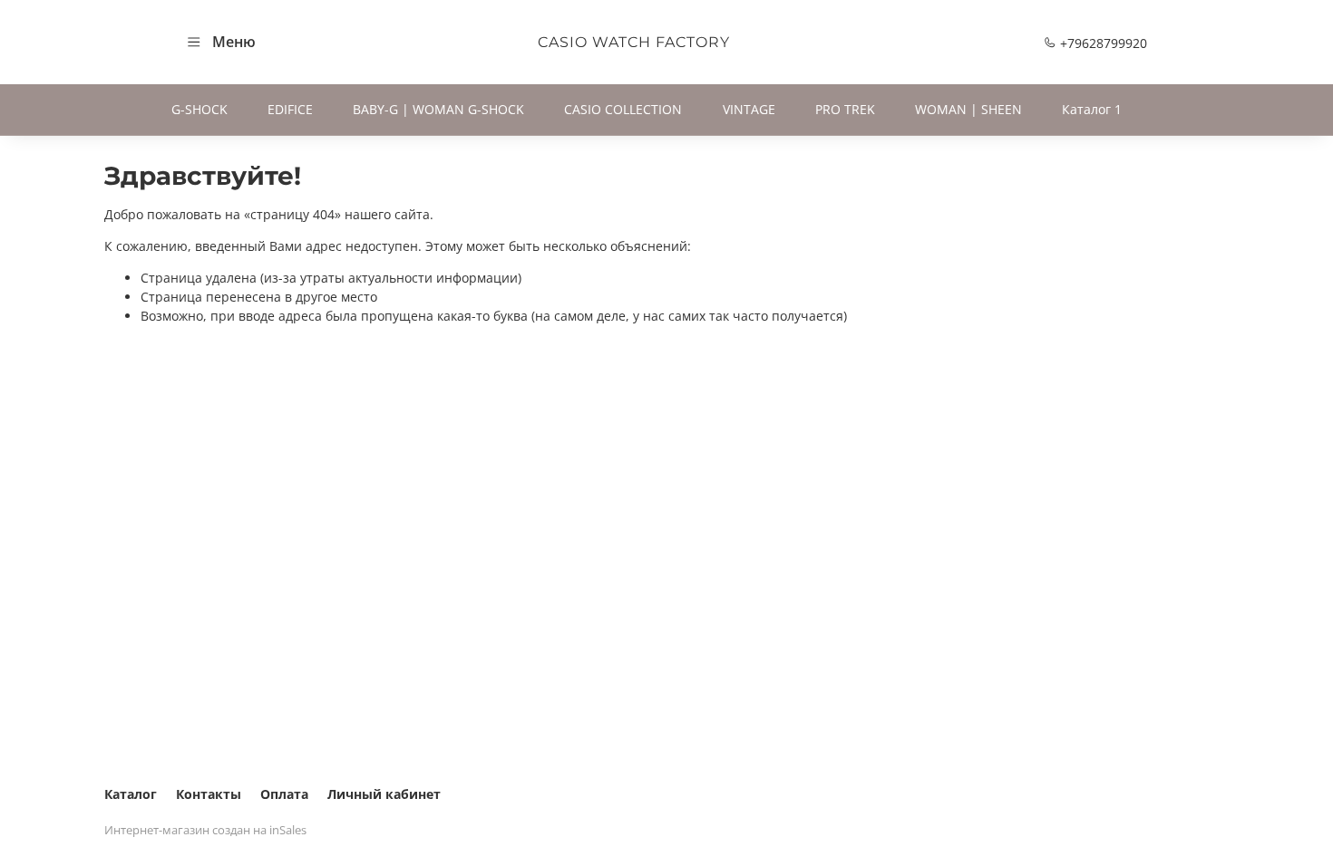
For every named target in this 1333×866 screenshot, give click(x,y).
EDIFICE (290, 109)
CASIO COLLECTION (623, 109)
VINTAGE (749, 109)
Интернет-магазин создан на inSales (205, 830)
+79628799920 (1101, 43)
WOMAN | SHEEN (968, 109)
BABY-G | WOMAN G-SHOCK (438, 109)
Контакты (208, 794)
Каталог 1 (1092, 109)
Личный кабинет (384, 794)
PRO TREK (845, 109)
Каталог (130, 794)
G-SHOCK (199, 109)
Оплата (284, 794)
